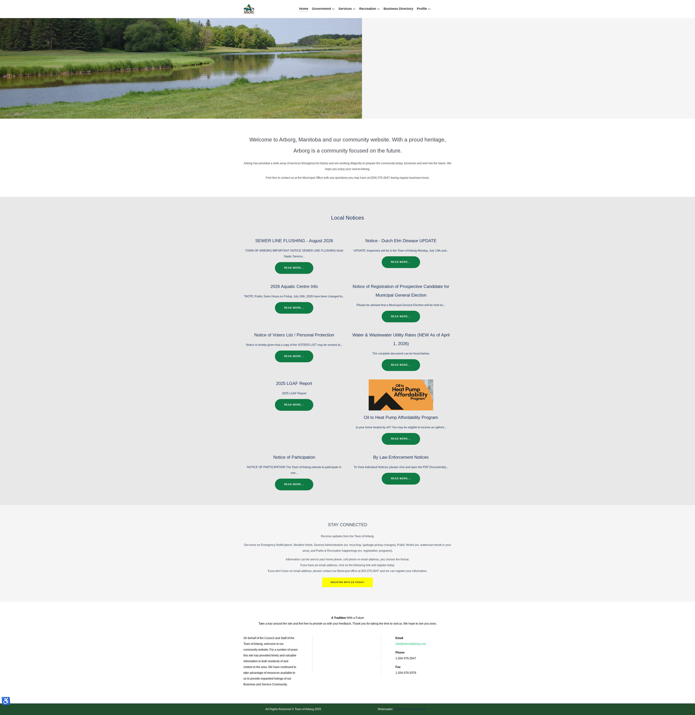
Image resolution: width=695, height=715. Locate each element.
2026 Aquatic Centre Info (294, 286)
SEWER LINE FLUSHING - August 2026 (294, 240)
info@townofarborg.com (410, 643)
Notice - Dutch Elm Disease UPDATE (401, 240)
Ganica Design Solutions (410, 709)
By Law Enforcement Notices (401, 457)
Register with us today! (348, 582)
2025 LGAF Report (294, 383)
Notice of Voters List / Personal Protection (294, 334)
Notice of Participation (294, 457)
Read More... (294, 267)
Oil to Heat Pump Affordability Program (401, 417)
